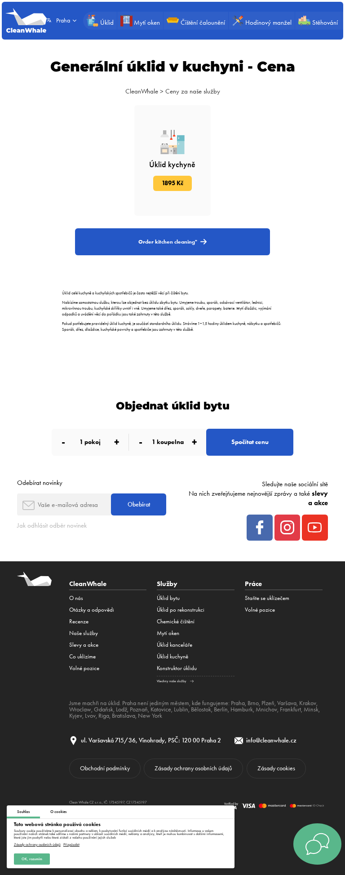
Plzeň (267, 702)
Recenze (78, 621)
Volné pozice (84, 668)
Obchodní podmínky (105, 768)
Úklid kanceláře (174, 644)
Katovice (160, 709)
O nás (76, 598)
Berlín (221, 709)
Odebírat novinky (39, 483)
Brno (253, 702)
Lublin (181, 709)
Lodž (121, 709)
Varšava (286, 702)
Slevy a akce (83, 644)
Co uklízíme (82, 656)
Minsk (311, 709)
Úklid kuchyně (172, 656)
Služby (167, 583)
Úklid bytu (168, 598)
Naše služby (83, 633)
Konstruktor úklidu (177, 668)
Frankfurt (290, 709)
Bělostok (201, 709)
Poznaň (139, 709)
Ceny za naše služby (192, 91)
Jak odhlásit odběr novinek (52, 525)
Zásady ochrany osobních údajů (37, 844)
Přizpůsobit (71, 844)
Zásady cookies (276, 768)
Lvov (90, 715)
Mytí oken (168, 633)
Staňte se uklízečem (267, 598)
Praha (238, 702)
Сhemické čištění (176, 621)
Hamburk (241, 709)
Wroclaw (80, 709)
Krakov (307, 702)
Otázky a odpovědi (91, 609)
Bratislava (123, 715)
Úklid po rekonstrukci (180, 609)
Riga (103, 715)
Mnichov (266, 709)
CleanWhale (141, 91)
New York (150, 715)
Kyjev (75, 715)
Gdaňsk (103, 709)
